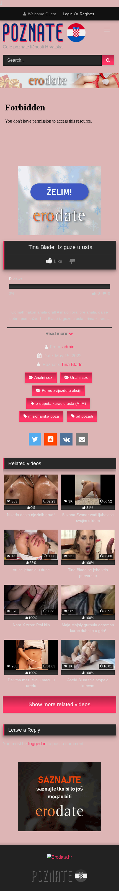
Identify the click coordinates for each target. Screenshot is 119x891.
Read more (56, 333)
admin (68, 347)
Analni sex (43, 377)
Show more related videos (59, 704)
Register (87, 14)
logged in (37, 743)
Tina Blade (71, 364)
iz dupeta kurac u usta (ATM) (60, 403)
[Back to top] (102, 875)
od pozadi (84, 416)
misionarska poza (43, 416)
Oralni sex (79, 377)
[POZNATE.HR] (49, 32)
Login (68, 14)
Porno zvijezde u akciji (61, 390)
